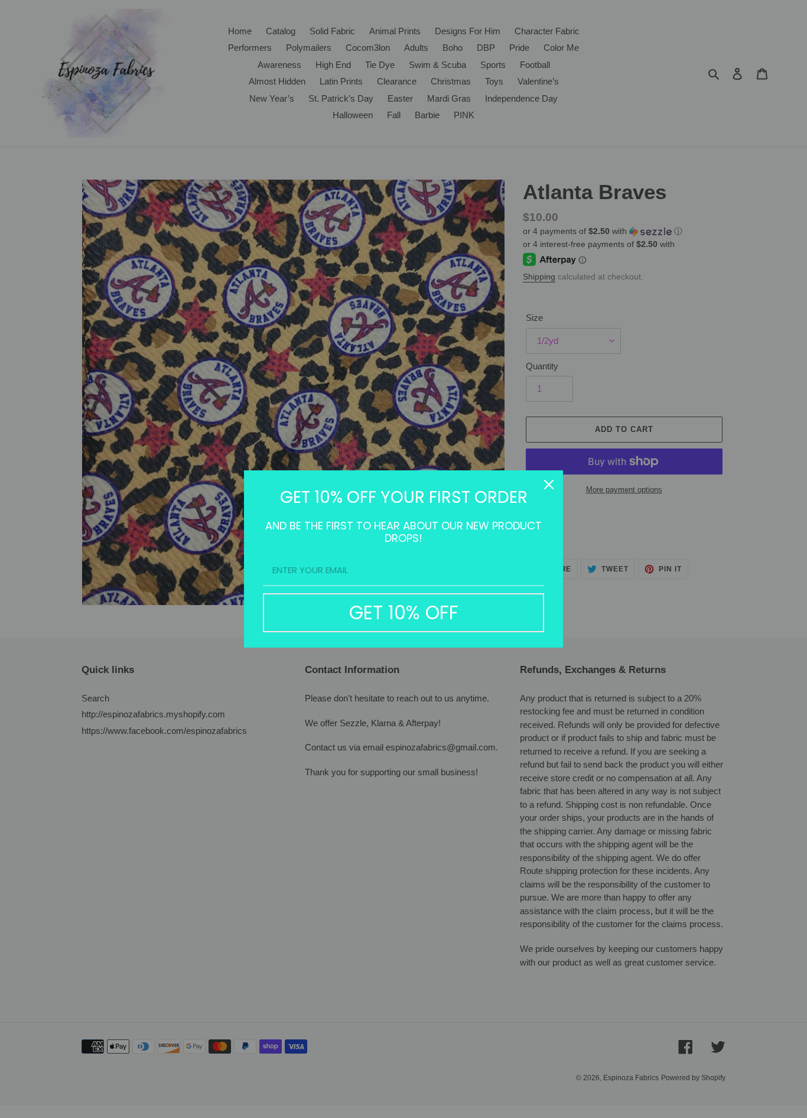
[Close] (549, 484)
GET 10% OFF (403, 612)
